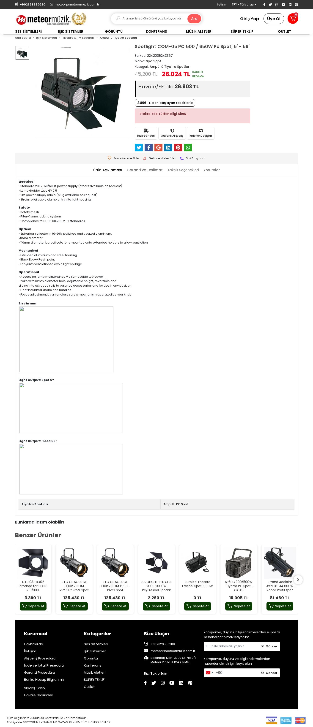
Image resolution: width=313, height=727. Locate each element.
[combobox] (209, 673)
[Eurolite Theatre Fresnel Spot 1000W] (198, 563)
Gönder (271, 646)
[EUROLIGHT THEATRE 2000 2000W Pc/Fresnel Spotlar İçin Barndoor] (156, 563)
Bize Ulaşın (156, 633)
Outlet (89, 686)
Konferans (92, 665)
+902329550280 (162, 644)
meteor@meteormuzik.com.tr (173, 651)
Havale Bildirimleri (38, 695)
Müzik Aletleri (94, 672)
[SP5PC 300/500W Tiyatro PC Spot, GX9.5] (239, 563)
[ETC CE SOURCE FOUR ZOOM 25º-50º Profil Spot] (74, 563)
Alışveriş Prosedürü (39, 658)
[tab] (107, 170)
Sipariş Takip (34, 688)
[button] (293, 18)
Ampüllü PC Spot (175, 504)
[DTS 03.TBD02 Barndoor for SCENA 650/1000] (33, 563)
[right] (298, 580)
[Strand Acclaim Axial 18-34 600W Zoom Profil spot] (280, 563)
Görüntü (91, 658)
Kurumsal (35, 633)
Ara (194, 18)
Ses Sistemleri (96, 644)
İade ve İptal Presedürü (44, 665)
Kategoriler (97, 633)
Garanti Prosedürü (39, 672)
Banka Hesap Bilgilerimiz (44, 679)
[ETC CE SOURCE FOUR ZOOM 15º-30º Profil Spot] (115, 563)
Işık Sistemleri (95, 651)
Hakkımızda (33, 644)
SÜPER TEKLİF (94, 679)
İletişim (222, 4)
